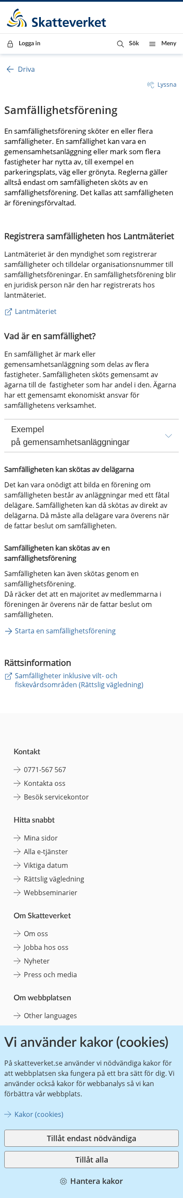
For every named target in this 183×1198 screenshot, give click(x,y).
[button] (128, 44)
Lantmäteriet (36, 311)
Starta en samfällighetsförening (65, 631)
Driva (26, 69)
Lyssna (167, 84)
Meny (168, 44)
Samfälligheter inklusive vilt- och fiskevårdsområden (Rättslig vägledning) (79, 680)
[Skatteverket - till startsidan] (57, 18)
